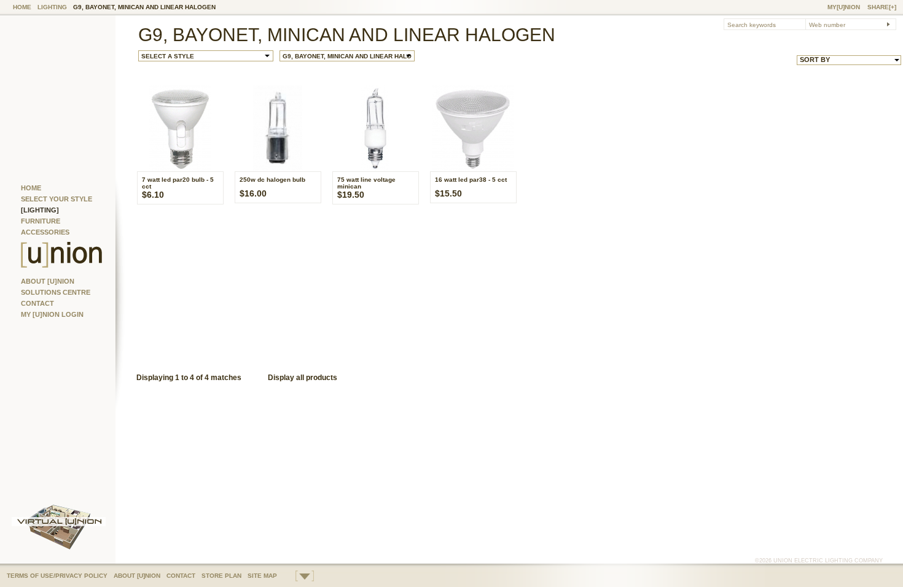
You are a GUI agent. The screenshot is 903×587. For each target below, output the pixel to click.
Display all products (302, 377)
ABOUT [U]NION (47, 281)
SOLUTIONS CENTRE (55, 292)
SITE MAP (262, 575)
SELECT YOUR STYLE (56, 199)
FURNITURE (40, 221)
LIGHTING (52, 7)
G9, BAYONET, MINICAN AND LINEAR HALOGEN (144, 7)
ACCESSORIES (45, 232)
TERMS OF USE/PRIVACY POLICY (57, 575)
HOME (22, 7)
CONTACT (37, 303)
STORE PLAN (221, 575)
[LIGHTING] (40, 210)
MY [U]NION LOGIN (52, 314)
